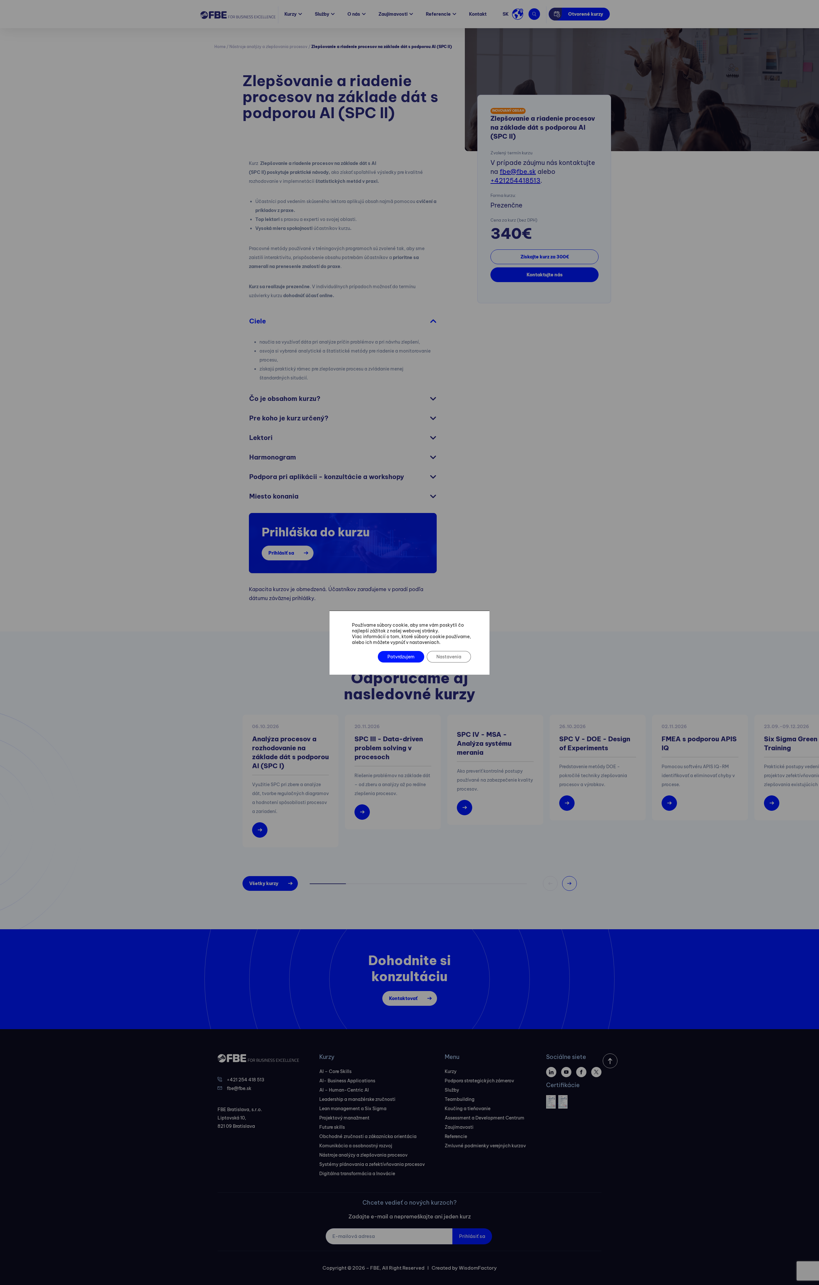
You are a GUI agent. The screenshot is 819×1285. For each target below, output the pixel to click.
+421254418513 (515, 180)
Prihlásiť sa (281, 553)
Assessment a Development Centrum (484, 1118)
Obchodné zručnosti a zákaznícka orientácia (368, 1136)
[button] (569, 883)
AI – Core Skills (335, 1071)
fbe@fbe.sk (518, 171)
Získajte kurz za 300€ (545, 257)
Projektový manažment (344, 1118)
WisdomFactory (478, 1268)
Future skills (332, 1127)
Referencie (438, 14)
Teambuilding (459, 1099)
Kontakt (478, 14)
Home (220, 46)
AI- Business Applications (347, 1081)
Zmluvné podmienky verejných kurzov (485, 1146)
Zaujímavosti (393, 14)
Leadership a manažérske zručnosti (357, 1099)
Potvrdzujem (401, 657)
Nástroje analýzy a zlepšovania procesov (268, 46)
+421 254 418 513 (245, 1080)
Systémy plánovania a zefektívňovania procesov (372, 1164)
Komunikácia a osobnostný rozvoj (355, 1146)
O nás (353, 14)
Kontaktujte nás (545, 275)
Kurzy (290, 14)
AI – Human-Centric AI (344, 1090)
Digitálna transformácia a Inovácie (357, 1173)
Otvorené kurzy (585, 14)
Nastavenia (448, 657)
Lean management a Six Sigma (352, 1108)
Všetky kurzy (263, 883)
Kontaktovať (403, 998)
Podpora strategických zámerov (479, 1081)
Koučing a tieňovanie (467, 1108)
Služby (322, 14)
